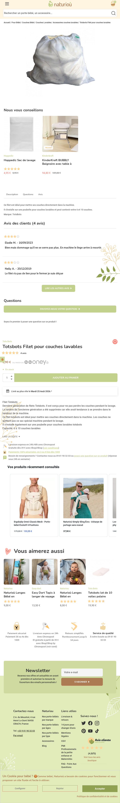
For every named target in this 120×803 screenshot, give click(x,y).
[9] (17, 352)
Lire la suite (10, 436)
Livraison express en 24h (45, 633)
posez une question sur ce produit (91, 456)
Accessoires (48, 741)
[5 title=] (18, 168)
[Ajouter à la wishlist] (115, 341)
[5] (10, 352)
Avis (40, 194)
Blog (44, 746)
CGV (63, 741)
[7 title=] (99, 601)
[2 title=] (8, 168)
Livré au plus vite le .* (31, 391)
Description (12, 194)
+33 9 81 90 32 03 (26, 731)
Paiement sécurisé (17, 633)
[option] (21, 146)
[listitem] (34, 505)
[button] (7, 505)
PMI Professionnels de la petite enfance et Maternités (68, 752)
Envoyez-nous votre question (59, 309)
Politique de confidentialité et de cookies (97, 796)
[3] (6, 352)
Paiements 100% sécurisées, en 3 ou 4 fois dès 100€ (34, 452)
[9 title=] (102, 601)
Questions (28, 194)
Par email (18, 735)
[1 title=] (5, 168)
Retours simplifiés (74, 633)
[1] (3, 352)
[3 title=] (11, 168)
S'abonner (80, 681)
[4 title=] (15, 168)
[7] (13, 352)
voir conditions (51, 448)
